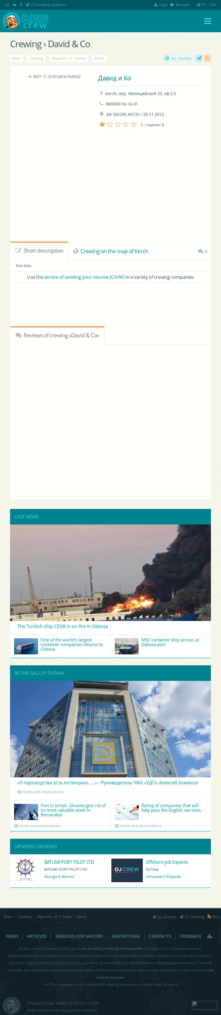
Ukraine (152, 876)
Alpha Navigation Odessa (171, 862)
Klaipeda (72, 876)
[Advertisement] (54, 116)
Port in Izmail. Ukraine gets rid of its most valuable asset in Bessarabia (73, 809)
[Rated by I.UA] (204, 1005)
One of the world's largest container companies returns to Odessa (72, 644)
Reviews (182, 4)
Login (163, 4)
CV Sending (198, 58)
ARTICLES (37, 936)
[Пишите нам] (7, 4)
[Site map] (210, 936)
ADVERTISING (126, 936)
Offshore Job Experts (65, 862)
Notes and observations (43, 791)
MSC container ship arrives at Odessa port (170, 642)
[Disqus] (110, 419)
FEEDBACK (190, 936)
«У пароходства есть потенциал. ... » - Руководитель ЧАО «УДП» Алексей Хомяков (107, 782)
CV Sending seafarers (48, 4)
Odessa (169, 876)
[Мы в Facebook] (21, 4)
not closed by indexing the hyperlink (112, 948)
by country (181, 58)
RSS (207, 58)
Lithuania (52, 876)
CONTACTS (160, 936)
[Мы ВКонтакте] (15, 4)
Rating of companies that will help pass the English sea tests (171, 807)
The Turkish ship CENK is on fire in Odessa (62, 626)
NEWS (12, 936)
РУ (203, 4)
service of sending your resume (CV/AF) (84, 277)
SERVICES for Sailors (79, 936)
